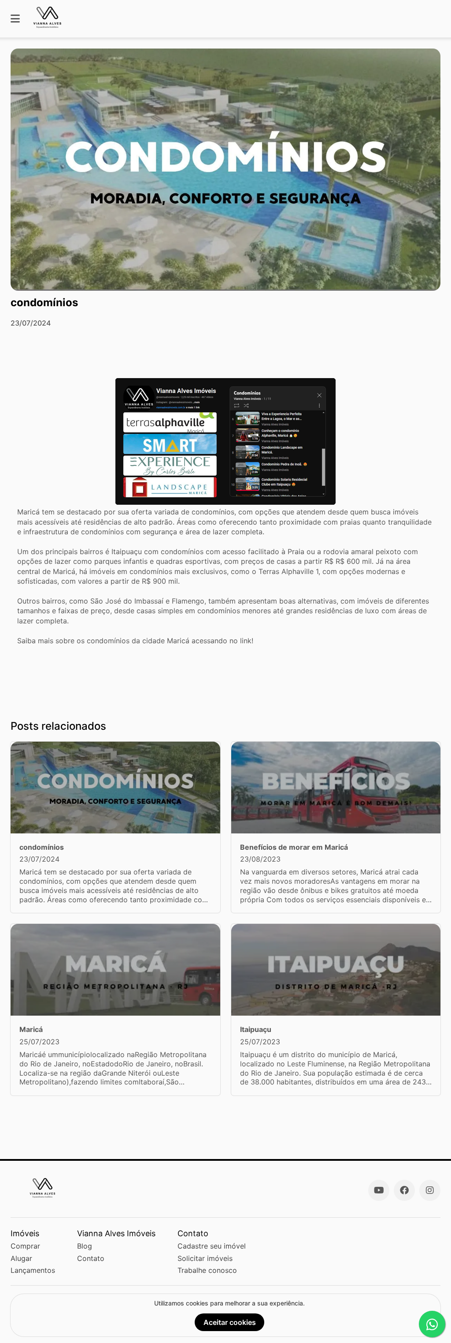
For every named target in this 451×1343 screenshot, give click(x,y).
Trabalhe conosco (207, 1270)
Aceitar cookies (229, 1322)
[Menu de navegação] (15, 19)
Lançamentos (33, 1270)
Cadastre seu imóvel (211, 1246)
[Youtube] (378, 1190)
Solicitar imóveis (205, 1258)
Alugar (21, 1258)
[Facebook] (404, 1190)
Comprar (25, 1246)
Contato (90, 1258)
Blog (84, 1246)
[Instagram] (429, 1190)
